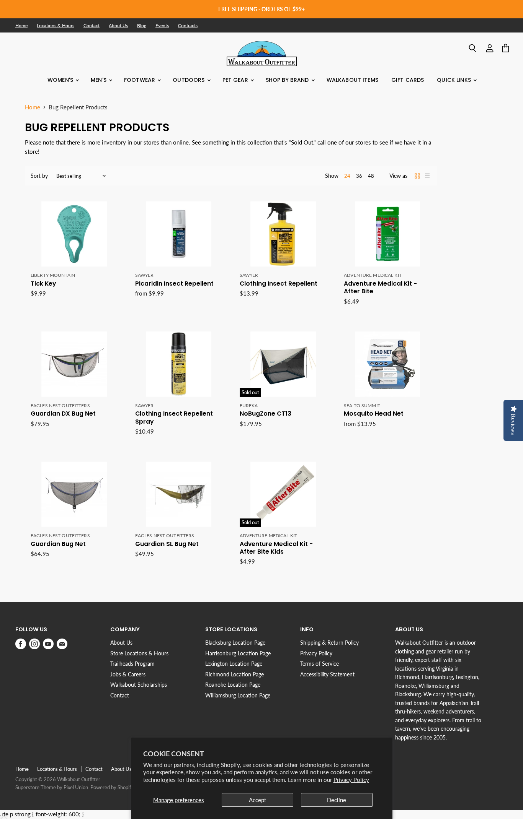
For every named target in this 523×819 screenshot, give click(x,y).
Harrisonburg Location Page (238, 653)
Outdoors (189, 80)
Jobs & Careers (127, 674)
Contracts (188, 25)
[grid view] (417, 176)
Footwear (140, 80)
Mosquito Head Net (374, 414)
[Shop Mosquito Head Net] (387, 364)
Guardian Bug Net (58, 544)
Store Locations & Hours (139, 653)
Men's (99, 80)
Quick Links (454, 80)
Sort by (39, 176)
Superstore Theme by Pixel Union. (52, 787)
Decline (336, 799)
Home (21, 25)
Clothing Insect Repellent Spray (174, 417)
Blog (141, 25)
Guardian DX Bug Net (63, 414)
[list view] (427, 176)
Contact (91, 25)
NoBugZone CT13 (265, 414)
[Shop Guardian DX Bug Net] (74, 364)
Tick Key (43, 284)
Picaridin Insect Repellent (174, 284)
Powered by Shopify (112, 787)
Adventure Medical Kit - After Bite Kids (276, 548)
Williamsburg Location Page (237, 695)
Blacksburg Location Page (235, 642)
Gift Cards (407, 80)
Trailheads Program (132, 663)
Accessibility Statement (327, 674)
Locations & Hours (55, 25)
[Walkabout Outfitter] (262, 53)
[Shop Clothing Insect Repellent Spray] (178, 364)
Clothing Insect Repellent (278, 284)
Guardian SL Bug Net (167, 544)
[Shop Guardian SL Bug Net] (178, 494)
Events (162, 25)
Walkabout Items (352, 80)
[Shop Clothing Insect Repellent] (283, 233)
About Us (118, 25)
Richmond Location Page (234, 674)
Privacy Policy (351, 779)
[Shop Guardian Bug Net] (74, 494)
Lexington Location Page (233, 663)
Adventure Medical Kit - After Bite (380, 287)
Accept (257, 799)
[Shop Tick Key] (74, 233)
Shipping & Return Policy (329, 642)
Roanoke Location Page (232, 684)
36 (359, 176)
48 (371, 176)
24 (347, 176)
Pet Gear (236, 80)
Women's (61, 80)
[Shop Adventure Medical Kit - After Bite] (387, 233)
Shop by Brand (288, 80)
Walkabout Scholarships (138, 684)
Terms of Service (319, 663)
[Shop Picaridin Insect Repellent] (178, 233)
